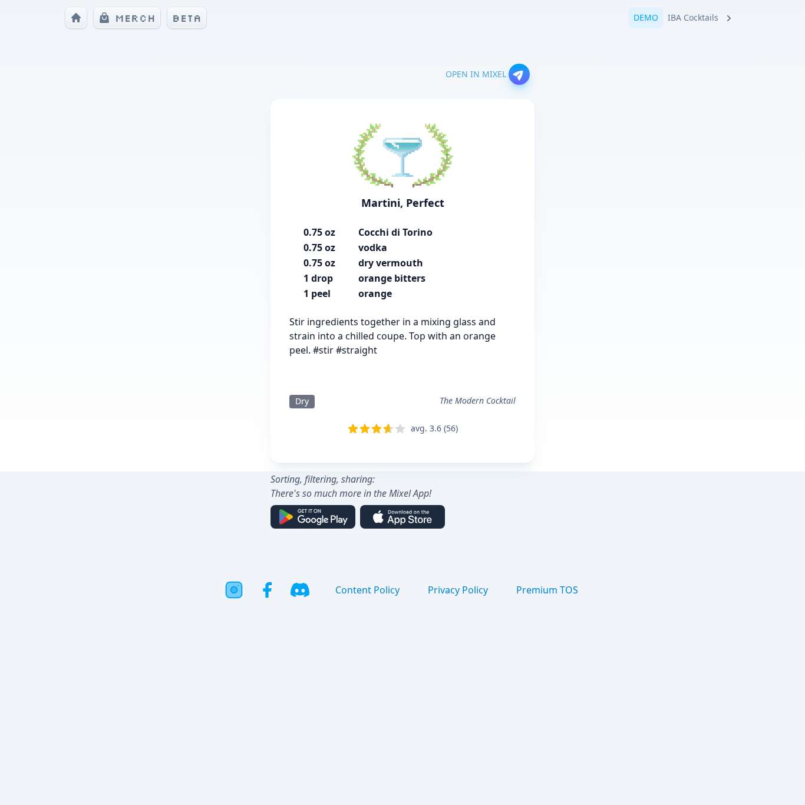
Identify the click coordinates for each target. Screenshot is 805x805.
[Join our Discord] (300, 589)
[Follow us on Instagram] (234, 589)
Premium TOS (547, 589)
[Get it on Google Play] (312, 517)
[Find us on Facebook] (267, 589)
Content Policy (367, 589)
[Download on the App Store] (402, 517)
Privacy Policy (458, 589)
